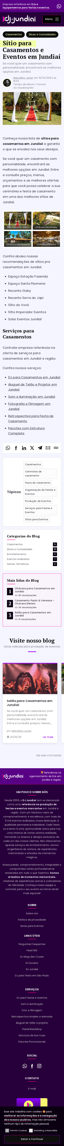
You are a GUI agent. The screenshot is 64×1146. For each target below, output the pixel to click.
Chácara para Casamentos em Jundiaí (35, 590)
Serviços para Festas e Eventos (38, 510)
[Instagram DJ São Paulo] (39, 1066)
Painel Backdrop (31, 1029)
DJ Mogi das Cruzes (32, 956)
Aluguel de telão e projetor (32, 1023)
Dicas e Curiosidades (42, 34)
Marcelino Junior (23, 78)
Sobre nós (32, 913)
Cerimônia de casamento (33, 473)
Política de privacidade (32, 919)
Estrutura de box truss (32, 1035)
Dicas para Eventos (32, 926)
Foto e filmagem (32, 1010)
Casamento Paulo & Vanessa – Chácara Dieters (34, 602)
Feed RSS (32, 950)
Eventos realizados (18, 559)
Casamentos (13, 34)
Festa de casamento (38, 482)
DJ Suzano (32, 963)
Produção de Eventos (38, 501)
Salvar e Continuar (32, 1139)
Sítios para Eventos (36, 519)
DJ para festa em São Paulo (32, 975)
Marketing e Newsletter (45, 1130)
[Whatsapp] (59, 6)
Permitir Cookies (18, 1130)
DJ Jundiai (32, 969)
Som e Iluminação (32, 1004)
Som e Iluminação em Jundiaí (31, 397)
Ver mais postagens (48, 755)
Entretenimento (16, 554)
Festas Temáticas (18, 564)
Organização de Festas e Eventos (40, 492)
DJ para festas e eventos (32, 997)
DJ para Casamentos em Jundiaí (34, 377)
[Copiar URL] (56, 448)
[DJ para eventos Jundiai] (19, 19)
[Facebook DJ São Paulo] (32, 1066)
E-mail (32, 1088)
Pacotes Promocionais (32, 1041)
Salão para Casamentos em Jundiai (33, 614)
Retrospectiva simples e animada (32, 1016)
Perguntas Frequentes (32, 944)
